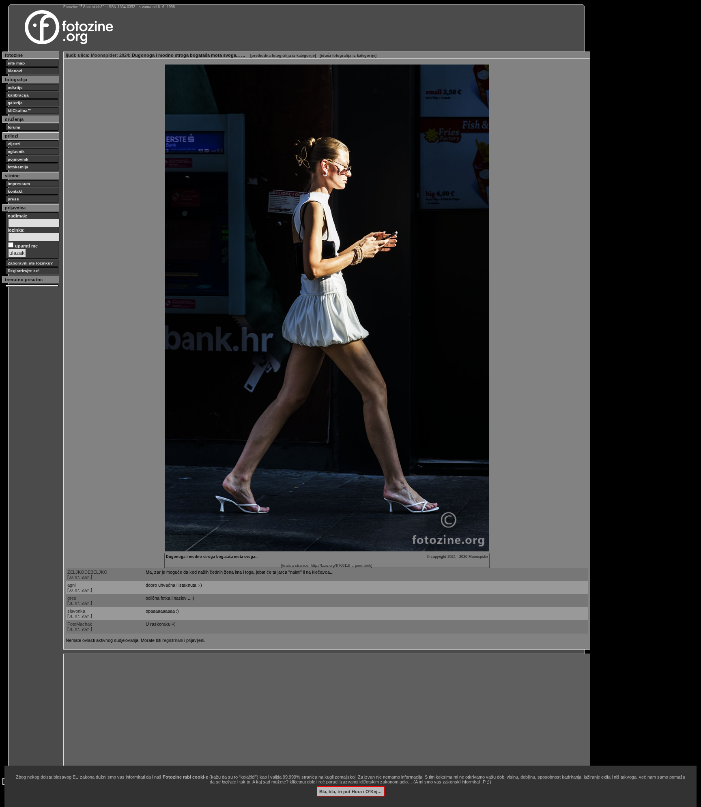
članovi (15, 71)
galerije (15, 103)
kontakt (15, 191)
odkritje (15, 87)
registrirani (172, 640)
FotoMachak (79, 624)
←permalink (361, 566)
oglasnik (16, 151)
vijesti (14, 144)
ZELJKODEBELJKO (87, 572)
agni (71, 585)
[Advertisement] (309, 713)
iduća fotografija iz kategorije (348, 56)
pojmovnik (18, 159)
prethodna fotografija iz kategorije (283, 56)
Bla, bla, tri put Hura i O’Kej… (350, 791)
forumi (14, 127)
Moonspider (103, 55)
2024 (124, 55)
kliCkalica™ (20, 110)
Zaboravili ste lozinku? (30, 263)
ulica (83, 55)
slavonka (76, 611)
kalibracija (18, 95)
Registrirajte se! (23, 271)
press (13, 199)
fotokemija (18, 167)
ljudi (70, 55)
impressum (19, 183)
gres (71, 598)
